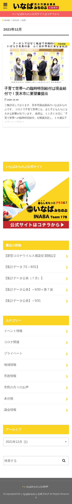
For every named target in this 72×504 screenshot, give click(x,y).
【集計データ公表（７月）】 (24, 278)
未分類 (8, 398)
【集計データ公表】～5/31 (22, 300)
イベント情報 (13, 330)
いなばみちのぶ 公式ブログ (35, 494)
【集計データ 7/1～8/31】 (22, 266)
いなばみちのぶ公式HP (36, 487)
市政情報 (10, 375)
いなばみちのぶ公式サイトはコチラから (37, 13)
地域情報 (10, 364)
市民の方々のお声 (16, 387)
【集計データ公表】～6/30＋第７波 (28, 289)
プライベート (13, 353)
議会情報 (10, 409)
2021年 (15, 20)
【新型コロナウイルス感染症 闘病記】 (30, 255)
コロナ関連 (11, 342)
